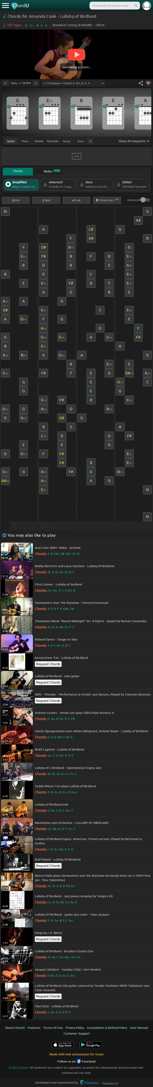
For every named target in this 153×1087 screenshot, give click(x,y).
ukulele (38, 141)
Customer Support (77, 1033)
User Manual (139, 1028)
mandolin (53, 141)
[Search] (135, 6)
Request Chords (48, 664)
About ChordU (15, 1028)
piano (25, 141)
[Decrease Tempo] (5, 83)
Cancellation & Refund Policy (107, 1028)
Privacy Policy (75, 1028)
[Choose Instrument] (90, 141)
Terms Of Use (53, 1028)
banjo (66, 141)
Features (33, 1028)
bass (81, 141)
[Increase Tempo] (35, 83)
